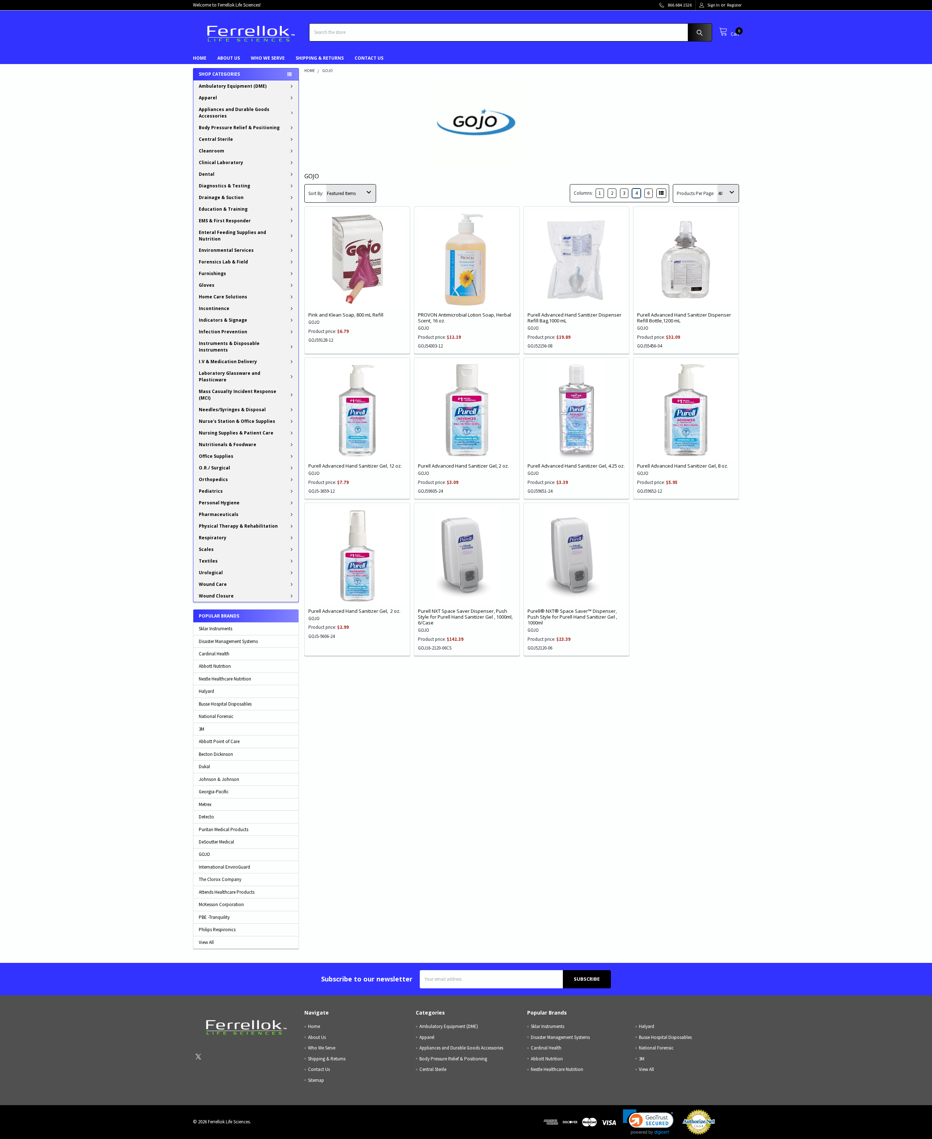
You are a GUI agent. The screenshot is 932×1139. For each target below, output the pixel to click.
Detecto (206, 817)
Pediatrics (211, 491)
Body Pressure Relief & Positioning (239, 127)
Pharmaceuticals (218, 514)
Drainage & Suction (221, 197)
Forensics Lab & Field (223, 262)
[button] (648, 1122)
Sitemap (316, 1080)
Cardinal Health (214, 654)
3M (201, 729)
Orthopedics (213, 479)
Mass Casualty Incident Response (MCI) (237, 394)
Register (734, 5)
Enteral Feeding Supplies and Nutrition (232, 235)
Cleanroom (211, 151)
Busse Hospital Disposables (225, 704)
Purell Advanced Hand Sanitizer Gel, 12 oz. (355, 466)
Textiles (208, 561)
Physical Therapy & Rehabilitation (238, 526)
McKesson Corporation (221, 904)
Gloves (206, 285)
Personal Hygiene (219, 503)
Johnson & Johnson (219, 779)
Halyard (206, 691)
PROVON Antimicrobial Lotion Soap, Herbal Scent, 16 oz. (464, 317)
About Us (228, 58)
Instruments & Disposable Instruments (229, 346)
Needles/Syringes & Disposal (232, 409)
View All (206, 942)
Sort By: (315, 193)
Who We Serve (268, 58)
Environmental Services (226, 250)
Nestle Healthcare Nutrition (225, 679)
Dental (206, 174)
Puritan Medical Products (223, 829)
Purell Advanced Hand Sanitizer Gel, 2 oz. (463, 466)
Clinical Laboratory (221, 162)
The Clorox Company (220, 879)
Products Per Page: (695, 193)
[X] (198, 1056)
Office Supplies (216, 456)
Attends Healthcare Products (226, 892)
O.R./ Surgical (214, 468)
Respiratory (212, 538)
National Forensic (216, 716)
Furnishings (212, 273)
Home (199, 58)
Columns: (583, 193)
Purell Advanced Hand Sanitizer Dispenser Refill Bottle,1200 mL (684, 317)
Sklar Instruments (215, 629)
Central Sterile (216, 139)
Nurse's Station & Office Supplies (237, 421)
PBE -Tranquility (214, 917)
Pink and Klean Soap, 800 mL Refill (345, 314)
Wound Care (213, 584)
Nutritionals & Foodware (227, 444)
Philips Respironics (217, 929)
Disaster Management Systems (228, 641)
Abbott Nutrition (215, 666)
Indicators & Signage (223, 320)
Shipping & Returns (320, 58)
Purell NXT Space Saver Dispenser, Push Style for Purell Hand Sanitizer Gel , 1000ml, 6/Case (465, 617)
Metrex (205, 804)
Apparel (208, 98)
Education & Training (223, 209)
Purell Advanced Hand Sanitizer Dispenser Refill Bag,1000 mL (574, 317)
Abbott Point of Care (219, 741)
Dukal (204, 766)
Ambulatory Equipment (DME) (232, 86)
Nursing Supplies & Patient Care (236, 433)
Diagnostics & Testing (224, 186)
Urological (211, 573)
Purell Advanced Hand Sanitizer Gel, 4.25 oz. (576, 466)
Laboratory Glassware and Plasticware (229, 376)
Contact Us (369, 58)
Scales (206, 549)
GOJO (204, 854)
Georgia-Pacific (214, 792)
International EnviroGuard (224, 867)
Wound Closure (216, 596)
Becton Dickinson (216, 754)
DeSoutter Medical (216, 842)
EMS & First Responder (225, 221)
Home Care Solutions (223, 297)
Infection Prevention (223, 332)
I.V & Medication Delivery (228, 361)
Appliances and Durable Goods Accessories (234, 112)
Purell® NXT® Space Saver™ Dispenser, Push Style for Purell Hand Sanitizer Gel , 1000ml (572, 617)
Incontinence (214, 308)
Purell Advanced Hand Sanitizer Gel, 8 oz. (682, 466)
